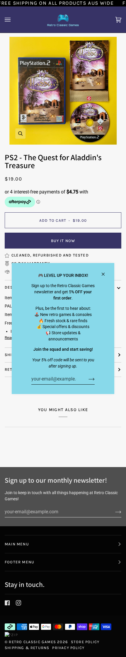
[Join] (87, 379)
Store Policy (85, 642)
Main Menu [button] (17, 544)
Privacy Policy (68, 648)
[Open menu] (13, 19)
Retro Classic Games (32, 642)
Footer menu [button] (19, 562)
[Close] (105, 271)
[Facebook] (7, 602)
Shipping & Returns (27, 648)
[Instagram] (18, 602)
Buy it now (63, 241)
